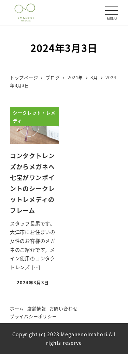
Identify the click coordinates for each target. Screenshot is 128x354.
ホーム (17, 308)
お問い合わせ (63, 308)
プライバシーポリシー (33, 316)
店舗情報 (36, 308)
